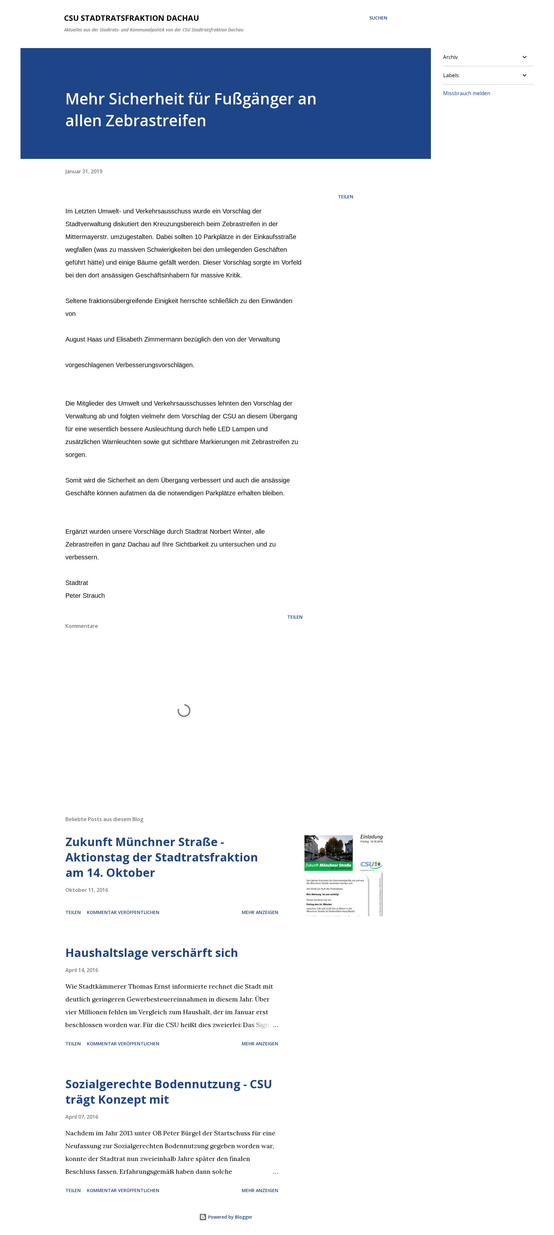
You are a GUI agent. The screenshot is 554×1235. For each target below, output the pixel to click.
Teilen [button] (345, 196)
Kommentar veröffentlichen (123, 912)
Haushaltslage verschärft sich (151, 952)
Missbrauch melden (466, 93)
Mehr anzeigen (260, 912)
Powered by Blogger (229, 1217)
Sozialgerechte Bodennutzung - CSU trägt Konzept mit (168, 1091)
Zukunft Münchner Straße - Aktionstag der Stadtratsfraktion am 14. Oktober (161, 857)
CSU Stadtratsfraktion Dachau (131, 17)
